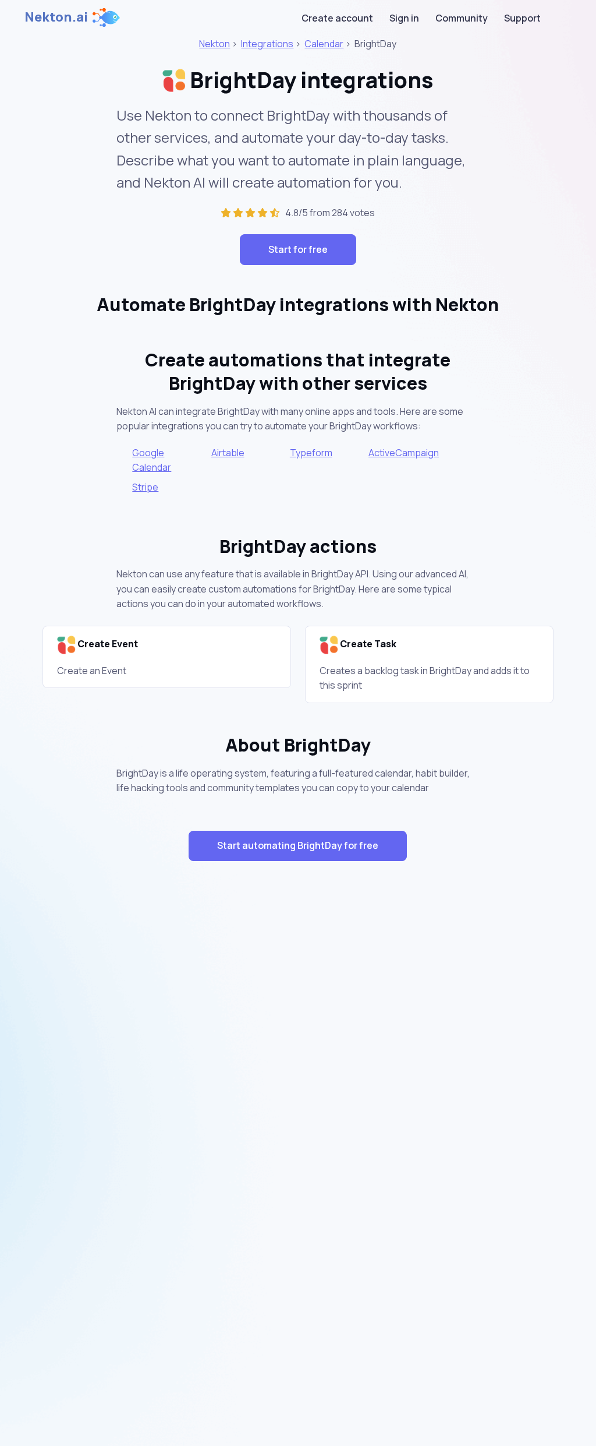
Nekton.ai (56, 17)
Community (461, 18)
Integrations (267, 43)
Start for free (298, 249)
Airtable (227, 452)
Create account (337, 18)
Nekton (214, 43)
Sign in (404, 18)
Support (522, 18)
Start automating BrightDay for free (297, 845)
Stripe (145, 487)
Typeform (311, 452)
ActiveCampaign (403, 452)
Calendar (323, 43)
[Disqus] (298, 1077)
